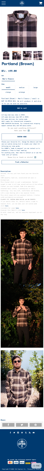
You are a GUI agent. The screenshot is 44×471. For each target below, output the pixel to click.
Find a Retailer (22, 162)
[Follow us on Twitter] (14, 433)
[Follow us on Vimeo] (22, 433)
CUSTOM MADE (22, 137)
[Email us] (33, 433)
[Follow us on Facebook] (10, 433)
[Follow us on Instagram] (18, 433)
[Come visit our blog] (26, 433)
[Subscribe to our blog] (29, 433)
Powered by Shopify (34, 469)
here (6, 206)
